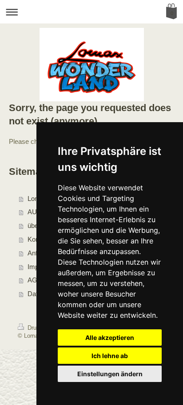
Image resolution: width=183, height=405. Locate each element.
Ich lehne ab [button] (110, 355)
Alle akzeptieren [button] (109, 337)
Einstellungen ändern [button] (110, 374)
